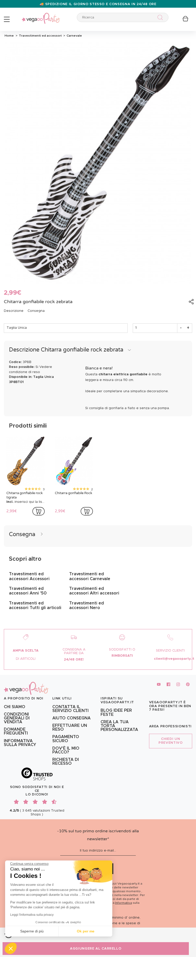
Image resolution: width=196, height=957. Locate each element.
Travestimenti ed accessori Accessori (29, 576)
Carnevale (73, 35)
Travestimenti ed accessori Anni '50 (28, 591)
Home (9, 35)
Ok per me (85, 931)
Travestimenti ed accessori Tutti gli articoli (35, 605)
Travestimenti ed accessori (40, 35)
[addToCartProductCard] (38, 511)
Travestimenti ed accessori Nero (86, 605)
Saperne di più (32, 931)
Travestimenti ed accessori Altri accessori (94, 591)
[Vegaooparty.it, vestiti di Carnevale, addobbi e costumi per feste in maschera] (41, 15)
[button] (11, 948)
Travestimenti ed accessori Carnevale (89, 576)
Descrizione (13, 311)
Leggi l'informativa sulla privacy (32, 915)
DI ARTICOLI (25, 659)
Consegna (36, 311)
